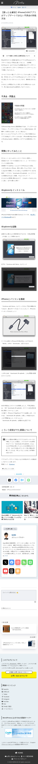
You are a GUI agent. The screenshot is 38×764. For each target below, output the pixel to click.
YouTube (5, 574)
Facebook (12, 565)
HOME (20, 753)
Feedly (24, 565)
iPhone (10, 489)
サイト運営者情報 (27, 756)
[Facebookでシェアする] (16, 480)
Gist (4, 704)
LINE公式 (6, 691)
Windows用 (8, 217)
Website (18, 574)
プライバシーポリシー (8, 744)
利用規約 (17, 744)
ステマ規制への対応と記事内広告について (18, 56)
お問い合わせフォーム (13, 756)
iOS (15, 489)
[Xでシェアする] (9, 480)
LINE (30, 565)
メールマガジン (8, 709)
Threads (12, 574)
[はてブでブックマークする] (22, 480)
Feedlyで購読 (7, 706)
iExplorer (12, 464)
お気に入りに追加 (9, 468)
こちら (6, 555)
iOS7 (19, 489)
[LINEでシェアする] (28, 480)
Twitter (5, 694)
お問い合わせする (19, 674)
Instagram (18, 565)
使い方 (12, 487)
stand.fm (6, 689)
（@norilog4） (13, 663)
